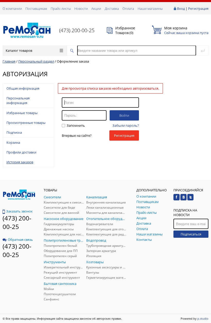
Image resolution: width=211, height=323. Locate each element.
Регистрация (198, 8)
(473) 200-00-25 (76, 30)
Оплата (128, 8)
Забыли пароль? (125, 125)
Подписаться (191, 234)
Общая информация (22, 88)
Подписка (14, 132)
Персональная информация (18, 100)
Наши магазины (150, 8)
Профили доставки (21, 152)
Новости (81, 8)
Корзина (13, 142)
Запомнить (75, 125)
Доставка (112, 8)
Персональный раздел (36, 61)
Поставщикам (36, 8)
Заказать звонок (19, 211)
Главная (9, 61)
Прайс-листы (61, 8)
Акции (96, 8)
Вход (181, 8)
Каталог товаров (19, 50)
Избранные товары (22, 112)
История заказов (19, 162)
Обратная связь (20, 239)
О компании (12, 8)
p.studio (202, 318)
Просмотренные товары (26, 122)
